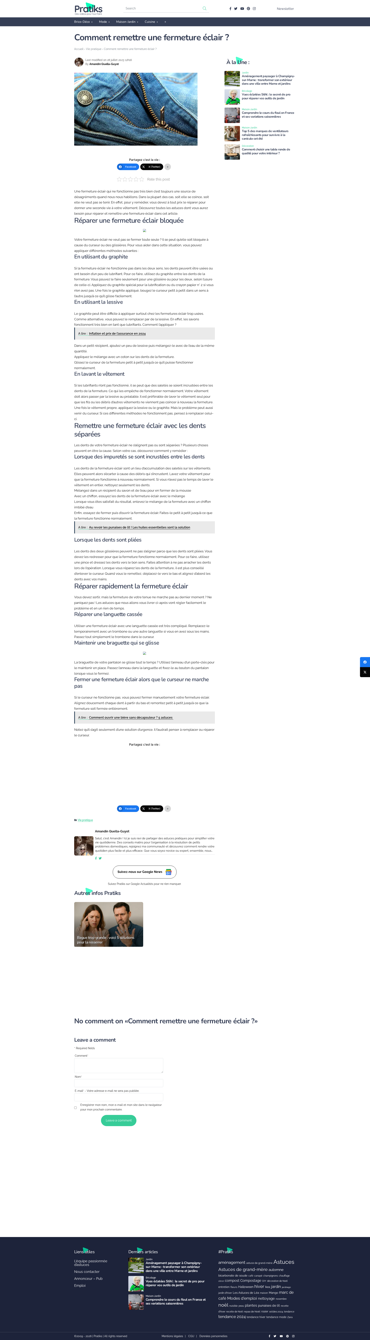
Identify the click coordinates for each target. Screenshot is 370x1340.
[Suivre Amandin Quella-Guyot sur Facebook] (96, 858)
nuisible (233, 1306)
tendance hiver (256, 1317)
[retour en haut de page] (360, 1319)
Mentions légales (172, 1336)
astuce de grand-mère (259, 1263)
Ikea (267, 1287)
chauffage (284, 1275)
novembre (281, 1298)
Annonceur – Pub (88, 1279)
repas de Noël (252, 1311)
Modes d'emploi (242, 1298)
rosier (264, 1311)
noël (223, 1305)
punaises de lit (269, 1305)
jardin (276, 1286)
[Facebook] (365, 662)
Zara (290, 1317)
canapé (258, 1275)
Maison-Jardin (125, 22)
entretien (224, 1287)
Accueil (78, 49)
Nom (78, 1076)
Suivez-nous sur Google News (140, 872)
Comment (81, 1055)
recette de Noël (234, 1311)
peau (241, 1305)
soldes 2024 (276, 1311)
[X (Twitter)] (365, 672)
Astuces (283, 1261)
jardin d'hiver (225, 1292)
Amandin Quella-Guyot (104, 64)
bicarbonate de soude (232, 1275)
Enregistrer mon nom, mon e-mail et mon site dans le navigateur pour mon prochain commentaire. (121, 1107)
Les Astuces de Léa (246, 1292)
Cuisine (150, 22)
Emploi (80, 1285)
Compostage (250, 1280)
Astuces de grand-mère (243, 1269)
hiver (259, 1286)
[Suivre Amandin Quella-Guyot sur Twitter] (100, 858)
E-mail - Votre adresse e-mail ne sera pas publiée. (107, 1090)
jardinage (286, 1287)
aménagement (231, 1262)
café (250, 1275)
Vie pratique (93, 49)
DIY (264, 1280)
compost (232, 1280)
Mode (103, 22)
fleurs (233, 1287)
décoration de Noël (277, 1281)
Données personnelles (213, 1336)
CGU (191, 1336)
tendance (289, 1311)
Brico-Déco (82, 22)
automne (276, 1269)
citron (221, 1281)
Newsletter (285, 9)
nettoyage (266, 1298)
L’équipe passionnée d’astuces (90, 1263)
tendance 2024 (232, 1316)
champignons (270, 1275)
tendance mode (276, 1317)
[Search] (204, 8)
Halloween (245, 1287)
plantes (251, 1305)
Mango (273, 1292)
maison (264, 1293)
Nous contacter (86, 1272)
